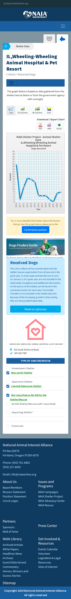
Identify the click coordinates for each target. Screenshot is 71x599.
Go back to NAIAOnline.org (16, 3)
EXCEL (59, 128)
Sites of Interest (47, 567)
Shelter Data (22, 46)
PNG (49, 128)
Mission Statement (14, 492)
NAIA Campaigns (48, 492)
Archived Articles (13, 545)
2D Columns (23, 112)
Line (11, 112)
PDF (40, 128)
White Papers (11, 549)
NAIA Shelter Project (50, 496)
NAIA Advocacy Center (51, 501)
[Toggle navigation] (63, 26)
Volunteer (44, 553)
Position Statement (14, 496)
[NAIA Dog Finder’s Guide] (35, 246)
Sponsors (9, 527)
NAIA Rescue (45, 505)
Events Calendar (48, 549)
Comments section (35, 229)
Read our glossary (35, 309)
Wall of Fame (10, 531)
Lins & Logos (10, 501)
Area (49, 112)
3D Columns (37, 112)
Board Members (12, 487)
